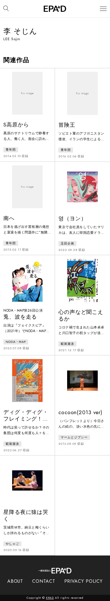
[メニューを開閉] (103, 9)
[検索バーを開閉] (6, 9)
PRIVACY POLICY (83, 581)
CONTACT (43, 581)
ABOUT (15, 581)
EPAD (50, 598)
